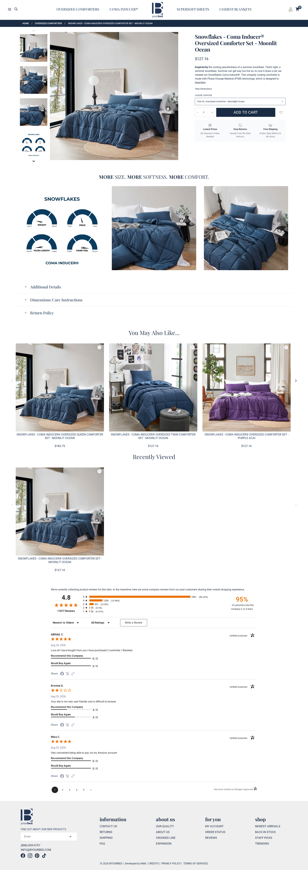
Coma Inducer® (124, 9)
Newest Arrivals (267, 826)
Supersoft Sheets (193, 9)
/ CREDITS (153, 863)
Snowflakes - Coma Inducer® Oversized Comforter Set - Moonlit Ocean (110, 23)
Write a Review (133, 622)
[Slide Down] (33, 161)
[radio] (154, 597)
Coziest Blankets (235, 9)
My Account (214, 826)
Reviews (211, 837)
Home (25, 23)
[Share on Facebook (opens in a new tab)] (62, 674)
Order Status (215, 832)
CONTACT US (108, 826)
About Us (163, 832)
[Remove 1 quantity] (197, 112)
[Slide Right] (295, 381)
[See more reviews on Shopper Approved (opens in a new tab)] (73, 673)
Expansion (163, 843)
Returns (106, 832)
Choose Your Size (203, 95)
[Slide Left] (12, 381)
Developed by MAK (135, 863)
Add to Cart (246, 112)
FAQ (102, 843)
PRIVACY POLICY (171, 863)
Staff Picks (263, 837)
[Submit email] (70, 836)
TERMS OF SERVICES (195, 863)
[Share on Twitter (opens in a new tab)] (67, 673)
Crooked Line (165, 837)
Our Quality (165, 826)
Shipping (106, 837)
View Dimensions (203, 89)
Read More (200, 82)
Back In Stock (265, 832)
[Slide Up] (33, 30)
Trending (262, 843)
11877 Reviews (69, 610)
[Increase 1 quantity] (212, 112)
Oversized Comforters (77, 9)
